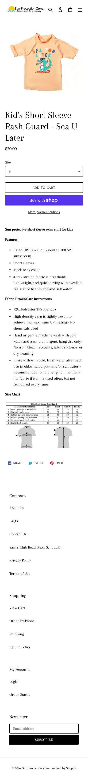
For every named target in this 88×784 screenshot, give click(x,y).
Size (8, 162)
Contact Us (18, 534)
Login (13, 681)
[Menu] (80, 9)
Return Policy (20, 647)
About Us (16, 508)
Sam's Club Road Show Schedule (35, 547)
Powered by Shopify (63, 768)
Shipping (16, 634)
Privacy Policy (20, 560)
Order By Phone (22, 621)
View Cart (17, 608)
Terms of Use (19, 573)
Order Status (19, 694)
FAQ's (13, 521)
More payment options (44, 212)
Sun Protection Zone (36, 768)
